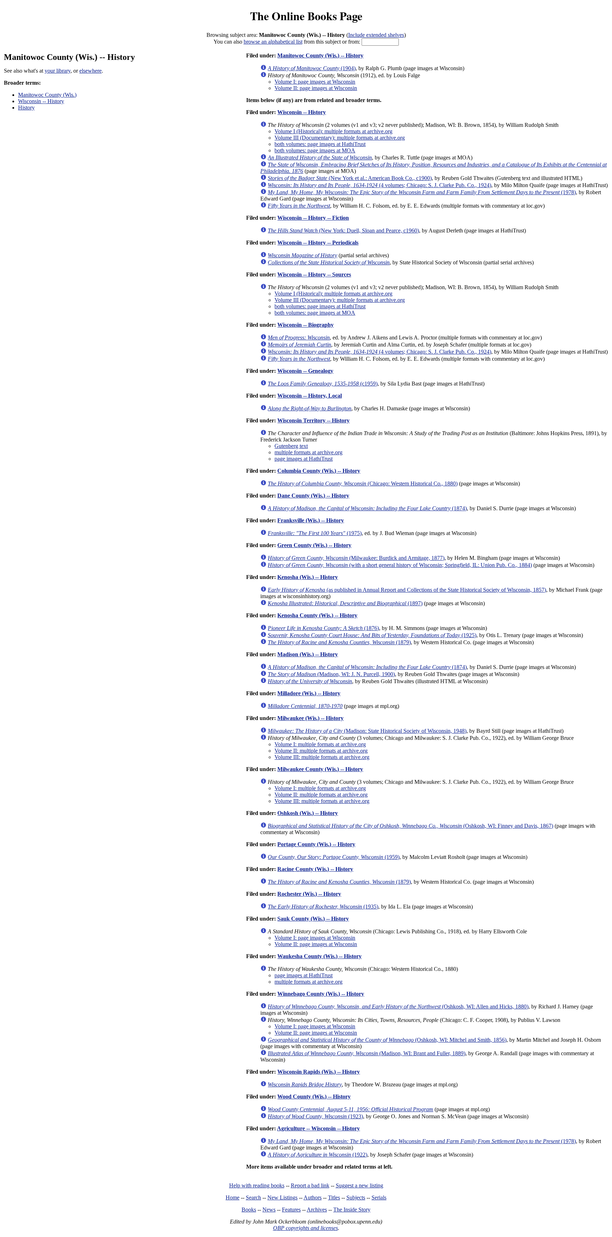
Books (249, 1210)
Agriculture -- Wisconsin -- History (318, 1128)
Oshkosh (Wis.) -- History (307, 813)
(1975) (315, 533)
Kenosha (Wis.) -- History (307, 577)
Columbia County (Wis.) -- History (318, 471)
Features (291, 1210)
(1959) (334, 857)
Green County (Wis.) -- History (314, 545)
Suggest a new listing (359, 1185)
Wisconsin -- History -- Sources (314, 274)
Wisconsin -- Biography (305, 325)
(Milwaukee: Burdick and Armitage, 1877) (356, 558)
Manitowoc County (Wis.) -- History (320, 55)
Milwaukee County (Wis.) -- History (320, 769)
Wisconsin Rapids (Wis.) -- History (318, 1072)
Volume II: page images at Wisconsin (315, 88)
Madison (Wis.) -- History (307, 654)
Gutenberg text (291, 446)
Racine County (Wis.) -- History (315, 869)
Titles (334, 1197)
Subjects (355, 1197)
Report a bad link (310, 1185)
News (269, 1210)
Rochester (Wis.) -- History (309, 894)
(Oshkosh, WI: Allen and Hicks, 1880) (398, 1006)
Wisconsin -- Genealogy (305, 371)
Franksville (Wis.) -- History (310, 520)
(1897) (345, 603)
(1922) (317, 1155)
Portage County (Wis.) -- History (316, 844)
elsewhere (90, 71)
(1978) (422, 192)
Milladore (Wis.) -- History (308, 693)
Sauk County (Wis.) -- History (313, 919)
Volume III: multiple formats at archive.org (321, 757)
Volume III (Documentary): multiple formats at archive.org (339, 138)
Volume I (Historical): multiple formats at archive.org (333, 131)
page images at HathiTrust (303, 459)
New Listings (282, 1197)
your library (57, 71)
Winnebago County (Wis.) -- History (320, 994)
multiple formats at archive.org (308, 452)
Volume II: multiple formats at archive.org (321, 751)
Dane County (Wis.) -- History (313, 496)
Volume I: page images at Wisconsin (314, 82)
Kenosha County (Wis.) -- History (317, 615)
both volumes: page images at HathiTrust (320, 144)
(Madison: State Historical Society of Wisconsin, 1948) (367, 731)
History (26, 108)
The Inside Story (351, 1210)
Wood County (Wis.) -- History (314, 1096)
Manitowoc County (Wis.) (47, 95)
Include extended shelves (376, 35)
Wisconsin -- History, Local (309, 396)
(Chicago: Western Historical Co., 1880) (363, 483)
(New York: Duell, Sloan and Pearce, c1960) (343, 230)
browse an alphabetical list (273, 42)
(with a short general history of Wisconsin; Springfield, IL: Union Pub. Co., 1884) (400, 565)
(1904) (312, 68)
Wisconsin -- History (41, 101)
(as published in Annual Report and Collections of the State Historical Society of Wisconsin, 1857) (407, 590)
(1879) (339, 642)
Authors (313, 1197)
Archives (317, 1210)
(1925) (372, 635)
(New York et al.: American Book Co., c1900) (350, 178)
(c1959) (323, 384)
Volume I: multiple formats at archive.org (320, 744)
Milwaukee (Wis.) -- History (310, 718)
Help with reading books (256, 1185)
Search (253, 1197)
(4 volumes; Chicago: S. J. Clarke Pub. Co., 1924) (379, 185)
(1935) (323, 907)
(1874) (367, 508)
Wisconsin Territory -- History (313, 420)
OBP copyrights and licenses (305, 1228)
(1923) (315, 1116)
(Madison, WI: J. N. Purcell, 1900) (331, 674)
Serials (379, 1197)
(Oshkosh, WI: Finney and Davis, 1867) (410, 826)
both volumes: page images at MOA (314, 150)
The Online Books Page (306, 15)
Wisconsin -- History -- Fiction (313, 218)
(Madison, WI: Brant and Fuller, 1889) (366, 1053)
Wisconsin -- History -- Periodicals (317, 243)
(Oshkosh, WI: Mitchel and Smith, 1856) (387, 1040)
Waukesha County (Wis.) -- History (319, 956)
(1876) (323, 628)
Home (232, 1197)
